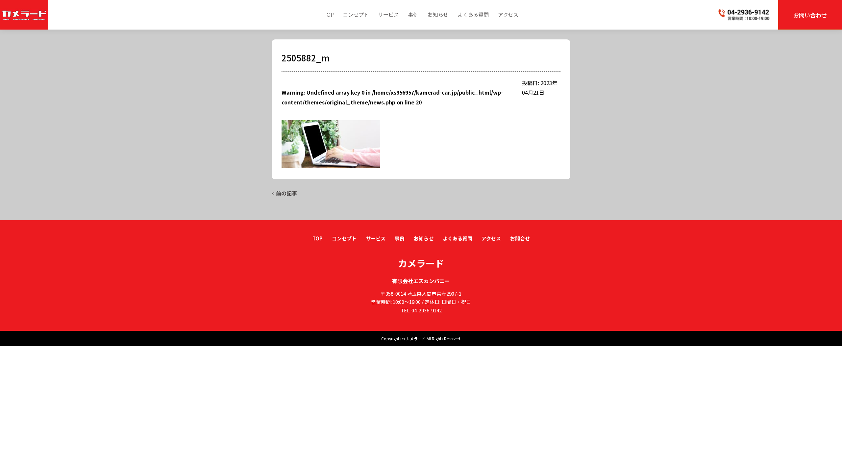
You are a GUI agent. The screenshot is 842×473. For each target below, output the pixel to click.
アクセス (508, 14)
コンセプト (356, 14)
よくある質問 (473, 14)
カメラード (421, 263)
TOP (329, 14)
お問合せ (520, 238)
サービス (388, 14)
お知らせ (438, 14)
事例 (413, 14)
